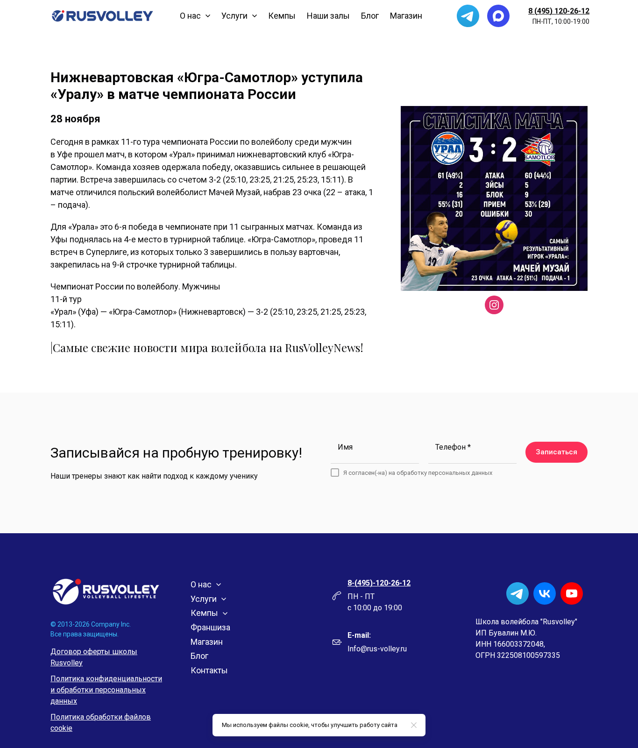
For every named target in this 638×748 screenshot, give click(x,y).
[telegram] (468, 16)
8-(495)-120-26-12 (379, 583)
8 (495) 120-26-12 (558, 11)
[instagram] (494, 305)
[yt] (571, 593)
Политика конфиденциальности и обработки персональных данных (106, 690)
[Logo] (102, 16)
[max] (498, 16)
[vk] (544, 593)
